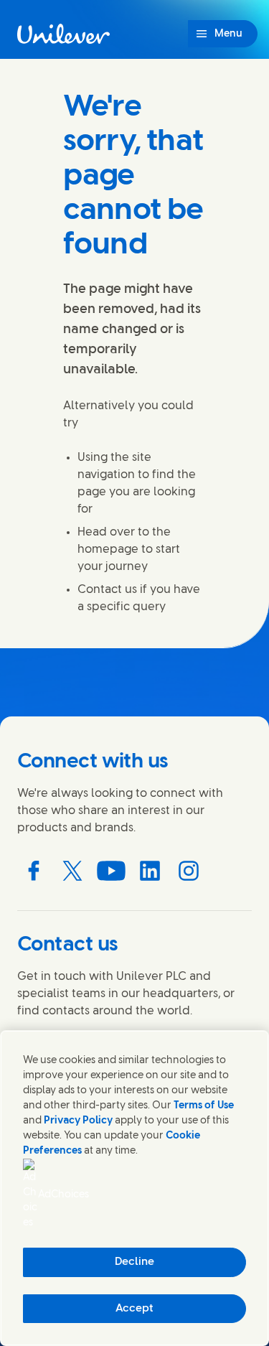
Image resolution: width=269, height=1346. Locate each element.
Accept (134, 1308)
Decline (134, 1262)
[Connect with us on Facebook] (33, 870)
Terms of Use (204, 1105)
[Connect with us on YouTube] (111, 870)
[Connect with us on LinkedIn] (150, 870)
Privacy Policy (78, 1121)
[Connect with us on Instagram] (188, 870)
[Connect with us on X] (72, 870)
